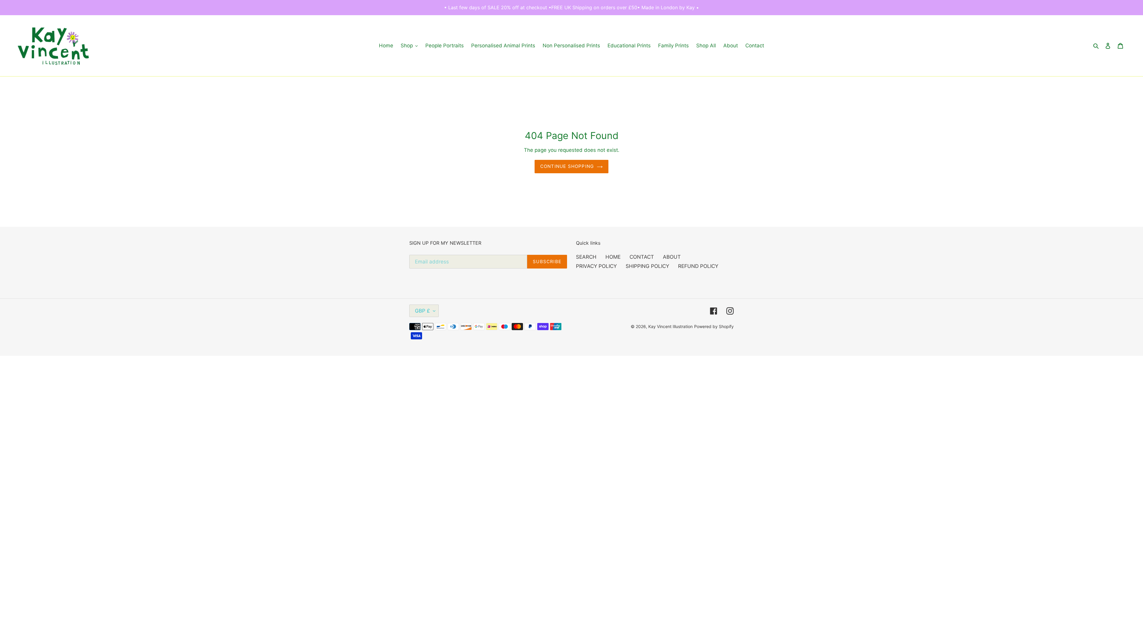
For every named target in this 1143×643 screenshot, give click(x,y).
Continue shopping (567, 166)
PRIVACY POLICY (596, 266)
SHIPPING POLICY (647, 266)
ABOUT (672, 257)
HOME (613, 257)
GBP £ (422, 311)
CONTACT (642, 257)
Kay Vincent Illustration (670, 326)
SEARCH (586, 257)
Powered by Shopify (714, 326)
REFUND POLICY (698, 266)
